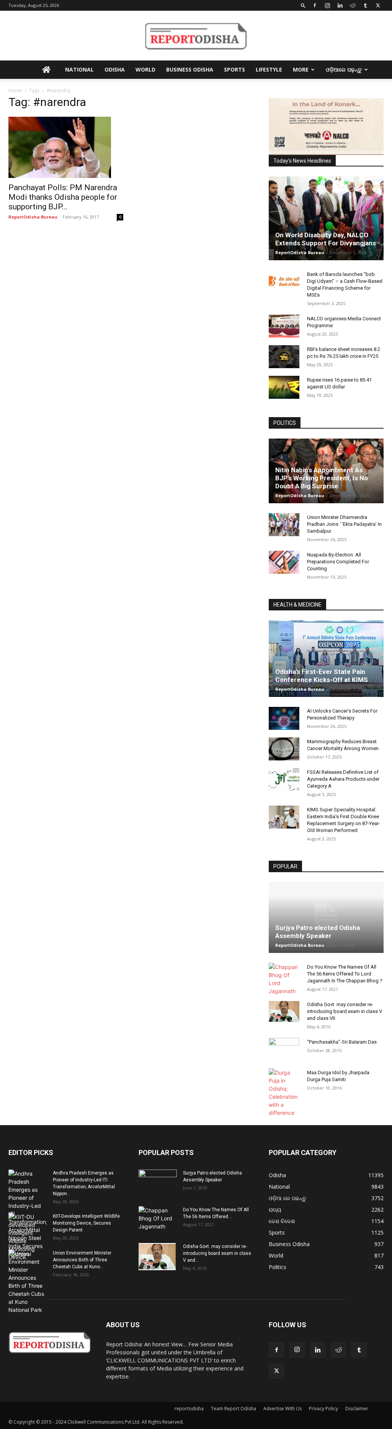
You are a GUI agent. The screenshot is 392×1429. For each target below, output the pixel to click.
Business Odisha (189, 69)
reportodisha (189, 1408)
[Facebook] (314, 5)
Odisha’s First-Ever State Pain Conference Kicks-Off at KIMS (321, 676)
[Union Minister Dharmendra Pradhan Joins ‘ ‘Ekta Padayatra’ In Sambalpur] (284, 524)
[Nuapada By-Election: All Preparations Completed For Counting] (284, 562)
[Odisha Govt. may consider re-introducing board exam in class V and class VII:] (284, 1011)
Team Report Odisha (233, 1408)
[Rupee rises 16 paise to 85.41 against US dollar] (284, 387)
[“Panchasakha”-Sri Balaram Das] (284, 1056)
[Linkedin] (340, 5)
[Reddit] (352, 5)
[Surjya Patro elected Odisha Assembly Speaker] (326, 917)
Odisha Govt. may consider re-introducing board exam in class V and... (217, 1253)
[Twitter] (378, 5)
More (301, 69)
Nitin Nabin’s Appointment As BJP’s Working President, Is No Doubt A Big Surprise (321, 478)
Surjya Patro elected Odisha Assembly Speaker (317, 932)
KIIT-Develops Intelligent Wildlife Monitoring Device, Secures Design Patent (86, 1223)
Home (15, 90)
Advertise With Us (282, 1408)
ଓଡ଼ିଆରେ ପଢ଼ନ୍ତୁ (344, 69)
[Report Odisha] (196, 36)
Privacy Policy (323, 1408)
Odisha (115, 69)
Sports (234, 69)
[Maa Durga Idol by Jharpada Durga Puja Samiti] (284, 1092)
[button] (303, 5)
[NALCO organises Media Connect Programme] (284, 326)
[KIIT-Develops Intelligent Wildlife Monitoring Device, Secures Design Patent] (27, 1237)
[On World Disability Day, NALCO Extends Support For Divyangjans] (326, 218)
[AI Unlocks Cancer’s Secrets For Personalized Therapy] (284, 718)
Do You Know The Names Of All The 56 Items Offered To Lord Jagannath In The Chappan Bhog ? (344, 974)
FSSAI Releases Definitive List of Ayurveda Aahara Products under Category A (343, 779)
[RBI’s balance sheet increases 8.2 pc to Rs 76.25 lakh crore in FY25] (284, 356)
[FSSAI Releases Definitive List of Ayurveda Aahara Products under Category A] (284, 779)
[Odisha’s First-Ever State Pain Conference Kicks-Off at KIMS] (326, 658)
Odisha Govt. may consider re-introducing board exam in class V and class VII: (344, 1011)
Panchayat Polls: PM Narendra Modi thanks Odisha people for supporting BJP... (62, 197)
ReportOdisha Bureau (32, 217)
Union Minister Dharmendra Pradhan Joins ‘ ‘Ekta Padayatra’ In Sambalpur (344, 524)
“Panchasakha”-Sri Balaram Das (342, 1042)
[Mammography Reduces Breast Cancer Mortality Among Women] (284, 748)
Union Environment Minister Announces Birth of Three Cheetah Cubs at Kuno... (82, 1259)
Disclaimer (356, 1408)
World (145, 69)
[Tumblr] (365, 5)
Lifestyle (269, 69)
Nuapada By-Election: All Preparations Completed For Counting (338, 561)
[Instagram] (327, 5)
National (79, 69)
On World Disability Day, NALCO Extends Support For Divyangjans (325, 239)
